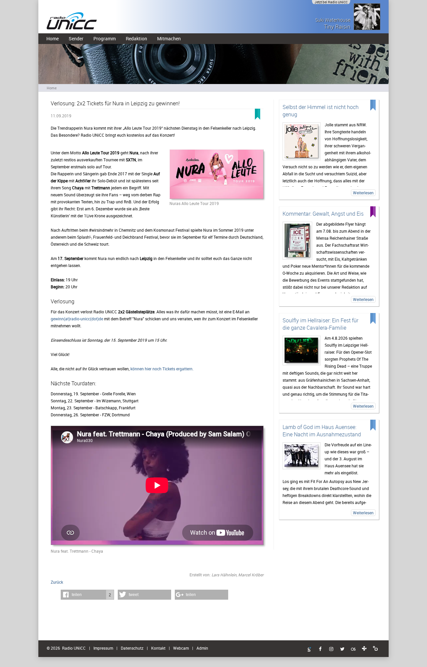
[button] (87, 595)
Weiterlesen (363, 192)
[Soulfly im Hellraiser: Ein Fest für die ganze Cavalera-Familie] (302, 350)
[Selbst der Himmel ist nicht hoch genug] (302, 141)
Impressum (103, 648)
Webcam (181, 648)
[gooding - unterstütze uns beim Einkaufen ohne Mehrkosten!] (309, 649)
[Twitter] (342, 649)
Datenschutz (132, 648)
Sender (76, 38)
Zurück (57, 582)
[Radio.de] (375, 648)
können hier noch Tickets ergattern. (161, 368)
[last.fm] (353, 649)
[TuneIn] (364, 648)
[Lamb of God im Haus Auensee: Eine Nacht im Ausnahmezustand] (302, 455)
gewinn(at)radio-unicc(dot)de (77, 318)
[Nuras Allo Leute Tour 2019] (216, 174)
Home (52, 38)
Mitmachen (169, 38)
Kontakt (158, 648)
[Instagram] (331, 649)
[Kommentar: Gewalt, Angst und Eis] (297, 241)
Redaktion (136, 38)
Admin (202, 648)
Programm (104, 38)
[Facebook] (320, 649)
